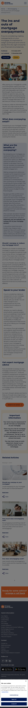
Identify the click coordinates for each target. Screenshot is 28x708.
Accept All (14, 703)
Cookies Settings (14, 695)
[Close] (26, 681)
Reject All (14, 699)
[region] (14, 693)
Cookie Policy (5, 692)
